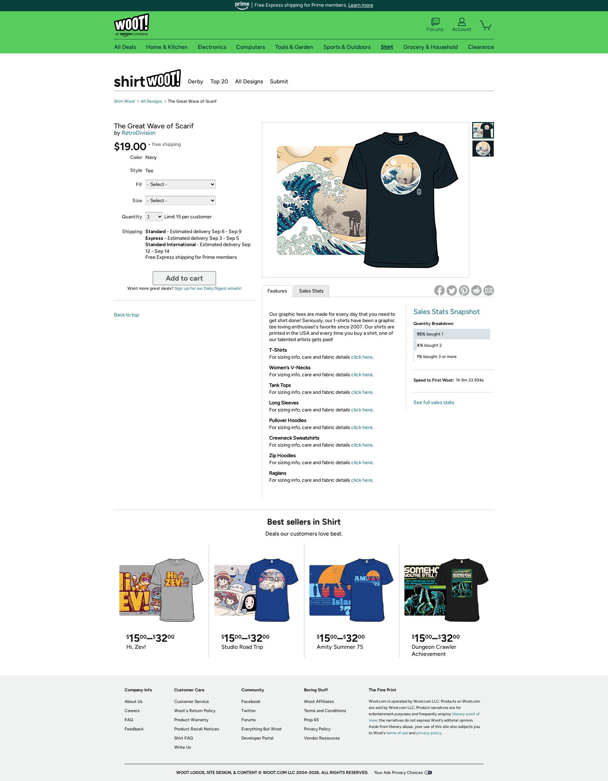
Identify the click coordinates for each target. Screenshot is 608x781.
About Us (133, 701)
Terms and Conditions (325, 710)
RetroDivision (139, 132)
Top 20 (219, 81)
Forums (435, 29)
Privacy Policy (317, 728)
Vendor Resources (322, 738)
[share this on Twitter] (451, 290)
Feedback (134, 728)
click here (362, 357)
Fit (139, 184)
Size (137, 201)
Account (461, 29)
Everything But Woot (261, 728)
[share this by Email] (488, 290)
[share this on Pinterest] (464, 290)
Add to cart (184, 278)
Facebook (250, 701)
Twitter (248, 710)
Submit (279, 81)
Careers (132, 710)
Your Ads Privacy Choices (398, 772)
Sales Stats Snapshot (446, 311)
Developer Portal (257, 738)
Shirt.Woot (147, 78)
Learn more (360, 5)
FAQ (129, 719)
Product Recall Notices (196, 728)
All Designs (249, 81)
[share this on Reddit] (476, 290)
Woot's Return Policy (194, 710)
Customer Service (191, 701)
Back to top (126, 315)
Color (136, 157)
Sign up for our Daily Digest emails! (208, 288)
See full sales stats (433, 402)
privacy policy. (429, 733)
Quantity (132, 217)
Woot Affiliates (319, 701)
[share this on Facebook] (439, 290)
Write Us (182, 747)
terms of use (397, 733)
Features (277, 291)
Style (136, 170)
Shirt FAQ (183, 738)
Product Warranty (191, 719)
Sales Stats (311, 291)
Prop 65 (311, 719)
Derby (195, 81)
